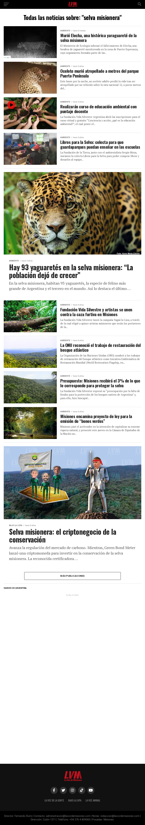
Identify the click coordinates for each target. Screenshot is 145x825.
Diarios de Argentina (15, 588)
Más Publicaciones (72, 576)
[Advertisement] (72, 619)
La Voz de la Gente (54, 800)
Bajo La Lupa (74, 800)
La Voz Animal (93, 800)
